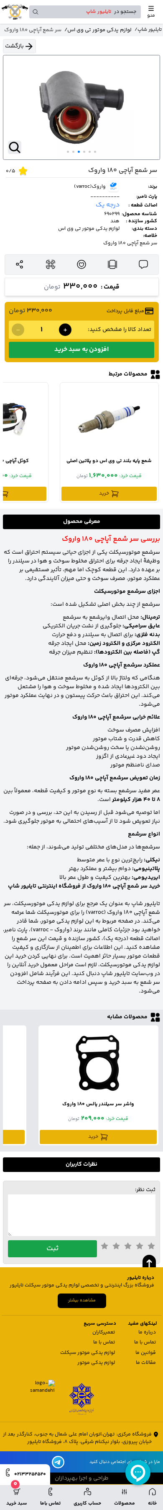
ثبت (52, 1248)
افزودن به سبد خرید (81, 349)
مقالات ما (146, 1363)
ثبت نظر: (145, 1190)
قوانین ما (145, 1353)
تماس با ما (145, 1342)
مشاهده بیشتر (82, 1300)
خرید (104, 494)
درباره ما (147, 1332)
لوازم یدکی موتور (96, 1363)
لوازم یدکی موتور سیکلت (87, 1353)
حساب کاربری (87, 1504)
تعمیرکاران (103, 1332)
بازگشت (14, 46)
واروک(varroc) (90, 187)
